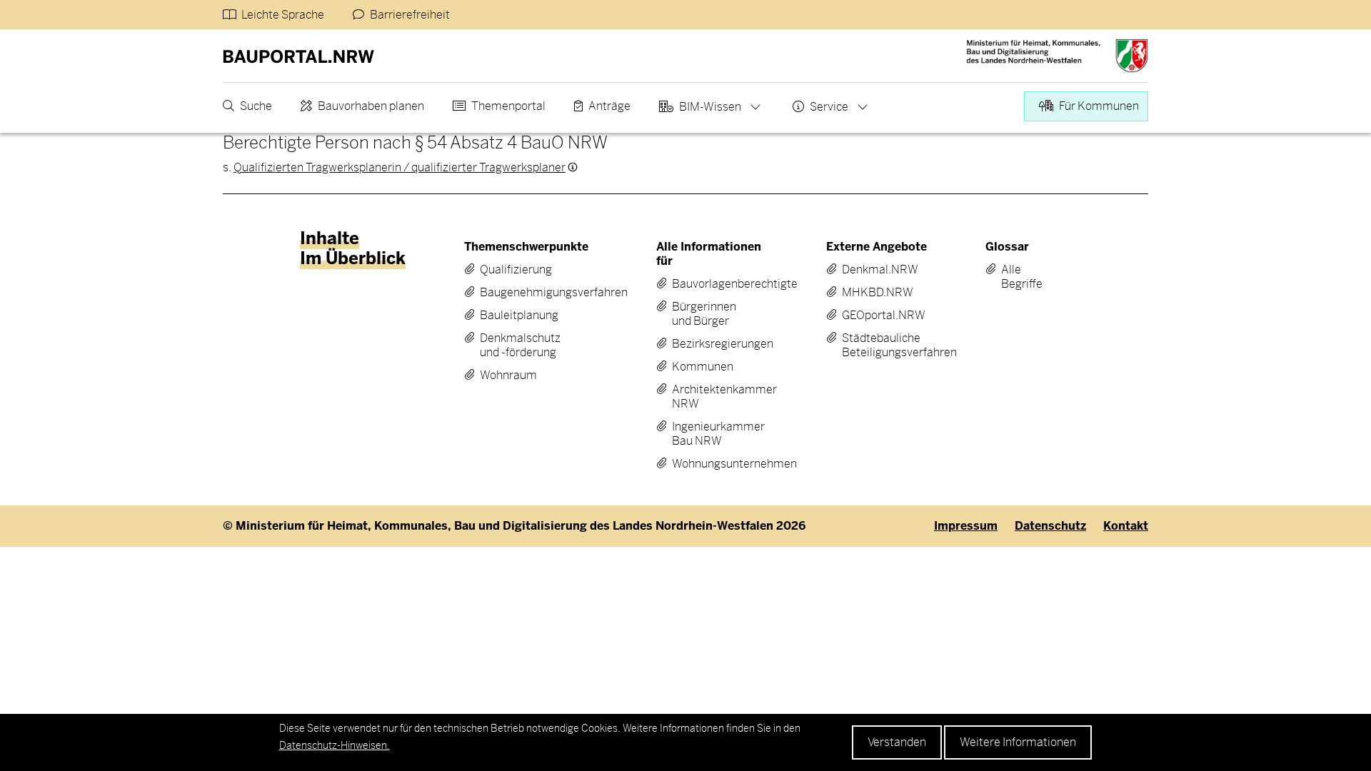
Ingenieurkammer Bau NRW (709, 434)
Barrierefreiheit (410, 14)
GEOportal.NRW (876, 315)
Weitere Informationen (1018, 742)
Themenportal (508, 106)
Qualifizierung (516, 270)
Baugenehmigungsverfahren (524, 293)
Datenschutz (1050, 526)
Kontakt (1125, 526)
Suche (256, 106)
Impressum (966, 526)
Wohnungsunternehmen (709, 464)
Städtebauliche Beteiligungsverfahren (876, 345)
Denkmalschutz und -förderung (520, 345)
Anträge (609, 106)
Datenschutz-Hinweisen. (334, 745)
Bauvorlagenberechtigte (709, 284)
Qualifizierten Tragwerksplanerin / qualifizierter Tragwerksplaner (399, 167)
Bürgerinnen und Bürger (704, 314)
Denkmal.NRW (876, 270)
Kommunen (702, 367)
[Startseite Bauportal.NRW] (298, 55)
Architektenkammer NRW (709, 397)
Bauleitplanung (519, 315)
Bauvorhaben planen (371, 106)
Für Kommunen (1099, 106)
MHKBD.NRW (876, 293)
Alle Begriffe (1011, 277)
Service (829, 106)
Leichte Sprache (282, 14)
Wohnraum (508, 375)
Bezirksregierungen (709, 344)
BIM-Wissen (710, 106)
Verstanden (897, 742)
